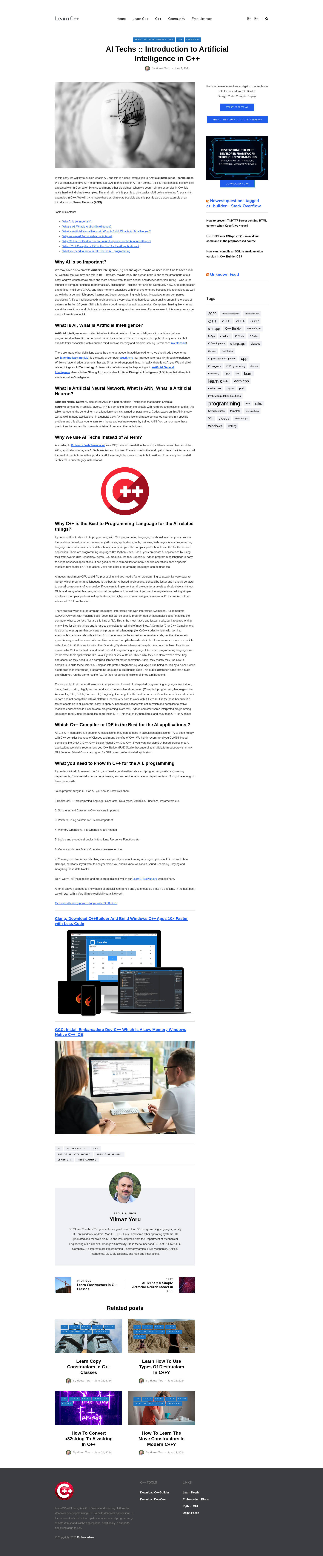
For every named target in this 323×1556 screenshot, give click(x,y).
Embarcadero (85, 1537)
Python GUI (190, 1506)
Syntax (139, 1336)
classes (255, 343)
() (74, 357)
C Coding (254, 336)
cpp (244, 358)
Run (247, 403)
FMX (227, 373)
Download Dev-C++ (153, 1499)
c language (237, 344)
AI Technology (77, 1148)
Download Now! (237, 183)
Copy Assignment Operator (222, 358)
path (241, 388)
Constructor (227, 351)
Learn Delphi (191, 1492)
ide (237, 373)
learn (248, 374)
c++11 (226, 321)
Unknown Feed (224, 274)
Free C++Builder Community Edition (237, 119)
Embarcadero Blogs (196, 1499)
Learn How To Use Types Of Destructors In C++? (161, 1367)
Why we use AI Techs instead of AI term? (87, 236)
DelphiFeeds (191, 1512)
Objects (230, 388)
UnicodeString (252, 411)
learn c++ (64, 1160)
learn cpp (241, 381)
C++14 (86, 1326)
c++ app (214, 329)
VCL (210, 418)
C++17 (97, 1326)
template (235, 411)
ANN (95, 1148)
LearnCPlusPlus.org (145, 878)
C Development (216, 343)
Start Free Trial (237, 107)
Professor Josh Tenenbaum (88, 445)
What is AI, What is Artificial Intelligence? (86, 226)
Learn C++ (67, 18)
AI (59, 1148)
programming (87, 1160)
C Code (239, 336)
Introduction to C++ (76, 1331)
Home (121, 18)
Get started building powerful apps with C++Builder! (86, 903)
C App (211, 336)
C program (214, 366)
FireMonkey (213, 373)
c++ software (254, 328)
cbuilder (225, 336)
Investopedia (178, 343)
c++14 (240, 321)
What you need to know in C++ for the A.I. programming (96, 251)
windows (215, 426)
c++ (212, 321)
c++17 (254, 321)
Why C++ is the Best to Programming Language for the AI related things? (106, 241)
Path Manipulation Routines (224, 396)
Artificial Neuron (109, 1154)
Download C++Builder (154, 1492)
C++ (158, 18)
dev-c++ (254, 366)
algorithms (126, 357)
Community (176, 18)
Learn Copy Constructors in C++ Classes (88, 1367)
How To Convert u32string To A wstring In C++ (88, 1439)
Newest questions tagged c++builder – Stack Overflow (233, 203)
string (258, 403)
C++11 (74, 1326)
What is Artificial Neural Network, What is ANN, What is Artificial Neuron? (106, 231)
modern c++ (214, 388)
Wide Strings (241, 418)
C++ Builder (233, 328)
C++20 (109, 1326)
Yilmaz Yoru (162, 68)
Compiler (212, 351)
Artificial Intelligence (74, 1154)
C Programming (235, 366)
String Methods (216, 411)
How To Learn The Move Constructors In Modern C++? (162, 1439)
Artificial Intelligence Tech (154, 39)
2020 (212, 314)
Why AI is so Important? (77, 221)
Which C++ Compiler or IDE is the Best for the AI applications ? (100, 246)
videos (224, 418)
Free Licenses (202, 18)
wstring (232, 426)
